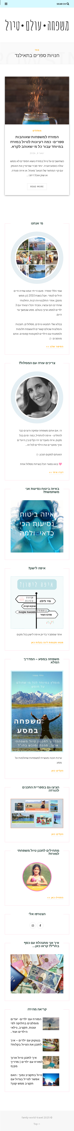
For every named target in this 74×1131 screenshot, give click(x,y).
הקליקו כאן (57, 770)
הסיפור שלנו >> (54, 346)
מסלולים (37, 130)
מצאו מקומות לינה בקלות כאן (47, 642)
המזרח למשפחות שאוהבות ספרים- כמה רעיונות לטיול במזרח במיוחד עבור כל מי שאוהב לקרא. (37, 142)
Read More (37, 186)
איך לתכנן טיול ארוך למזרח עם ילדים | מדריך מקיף (27, 1062)
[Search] (68, 3)
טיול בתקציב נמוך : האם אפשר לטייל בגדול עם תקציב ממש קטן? (26, 1079)
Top (36, 1124)
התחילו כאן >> (55, 897)
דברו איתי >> (56, 472)
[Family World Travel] (37, 25)
